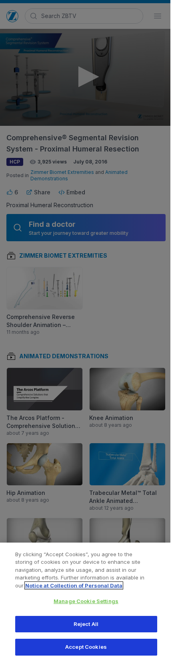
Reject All (86, 624)
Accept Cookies (86, 647)
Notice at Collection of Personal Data (73, 585)
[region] (86, 602)
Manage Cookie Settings (86, 601)
